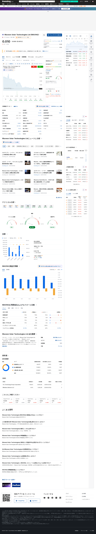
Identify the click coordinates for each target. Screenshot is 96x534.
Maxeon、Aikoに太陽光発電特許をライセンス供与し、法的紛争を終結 (44, 162)
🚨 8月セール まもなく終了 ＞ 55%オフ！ (69, 1)
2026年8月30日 (38, 125)
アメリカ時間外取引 (27, 6)
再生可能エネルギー (57, 337)
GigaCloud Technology (44, 398)
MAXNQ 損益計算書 (10, 266)
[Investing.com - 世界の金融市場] (7, 1)
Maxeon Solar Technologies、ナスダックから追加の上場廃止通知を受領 (12, 171)
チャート (8, 57)
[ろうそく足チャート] (3, 64)
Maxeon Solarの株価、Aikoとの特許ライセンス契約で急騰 (12, 190)
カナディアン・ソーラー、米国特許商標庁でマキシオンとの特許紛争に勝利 (44, 171)
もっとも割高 (75, 193)
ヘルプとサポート (86, 499)
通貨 (67, 36)
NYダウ (67, 58)
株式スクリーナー (53, 4)
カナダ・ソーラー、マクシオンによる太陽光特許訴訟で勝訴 (12, 162)
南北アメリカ (48, 6)
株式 (4, 6)
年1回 (3, 269)
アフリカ (70, 6)
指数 (70, 36)
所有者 (13, 60)
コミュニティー (39, 57)
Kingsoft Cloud (6, 398)
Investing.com (5, 165)
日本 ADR (42, 6)
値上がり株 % (74, 120)
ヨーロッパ (54, 6)
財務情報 (24, 57)
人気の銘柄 (68, 120)
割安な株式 (76, 6)
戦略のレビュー (45, 51)
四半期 (7, 269)
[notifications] (90, 1)
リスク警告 (92, 530)
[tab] (4, 206)
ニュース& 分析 (16, 57)
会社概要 (84, 493)
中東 (58, 6)
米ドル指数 (68, 65)
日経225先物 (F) (69, 53)
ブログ (67, 493)
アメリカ (60, 346)
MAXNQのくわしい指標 (56, 106)
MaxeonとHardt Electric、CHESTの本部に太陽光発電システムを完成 (44, 181)
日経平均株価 (68, 51)
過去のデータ (19, 60)
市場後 (33, 6)
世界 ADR (37, 6)
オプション (33, 60)
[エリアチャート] (6, 64)
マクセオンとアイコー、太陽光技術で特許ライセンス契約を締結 (44, 153)
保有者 (4, 355)
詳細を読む (4, 346)
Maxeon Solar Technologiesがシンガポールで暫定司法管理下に (12, 181)
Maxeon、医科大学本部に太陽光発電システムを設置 (44, 190)
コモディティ (75, 36)
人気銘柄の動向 (70, 167)
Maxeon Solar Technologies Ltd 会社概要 (18, 334)
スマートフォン (69, 496)
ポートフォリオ (69, 499)
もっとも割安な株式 (71, 190)
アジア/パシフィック (64, 6)
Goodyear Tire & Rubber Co (57, 398)
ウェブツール (69, 502)
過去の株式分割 (26, 60)
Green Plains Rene (31, 398)
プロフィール (8, 60)
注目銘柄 (68, 116)
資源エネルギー (58, 340)
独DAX (67, 60)
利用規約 (76, 530)
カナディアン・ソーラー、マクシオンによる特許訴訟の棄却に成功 (12, 153)
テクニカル (31, 57)
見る (26, 328)
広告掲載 (84, 496)
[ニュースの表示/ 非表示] (32, 64)
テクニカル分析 (8, 202)
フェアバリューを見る (56, 41)
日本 (16, 6)
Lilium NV (17, 398)
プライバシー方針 (84, 530)
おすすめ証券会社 (70, 147)
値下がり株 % (81, 120)
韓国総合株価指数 (69, 56)
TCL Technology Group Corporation (12, 384)
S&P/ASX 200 (69, 62)
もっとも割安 (68, 193)
